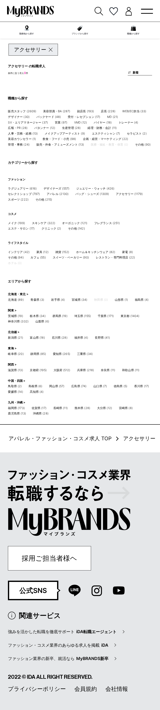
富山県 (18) (37, 337)
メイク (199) (16, 223)
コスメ (12, 214)
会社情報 (116, 688)
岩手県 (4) (58, 299)
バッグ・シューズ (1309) (92, 194)
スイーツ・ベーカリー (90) (71, 257)
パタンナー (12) (44, 128)
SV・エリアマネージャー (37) (28, 122)
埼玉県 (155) (82, 316)
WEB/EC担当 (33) (134, 111)
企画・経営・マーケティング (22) (105, 139)
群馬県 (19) (60, 316)
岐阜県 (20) (16, 354)
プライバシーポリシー (37, 688)
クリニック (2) (51, 228)
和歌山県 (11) (130, 370)
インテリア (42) (19, 252)
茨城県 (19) (15, 316)
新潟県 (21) (15, 337)
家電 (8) (127, 252)
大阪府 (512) (62, 370)
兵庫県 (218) (85, 370)
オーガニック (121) (74, 223)
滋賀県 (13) (15, 370)
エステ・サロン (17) (21, 228)
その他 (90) (143, 144)
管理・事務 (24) (19, 144)
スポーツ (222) (18, 199)
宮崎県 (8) (126, 408)
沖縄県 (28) (41, 413)
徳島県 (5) (120, 386)
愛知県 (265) (61, 354)
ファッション (16, 179)
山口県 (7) (100, 386)
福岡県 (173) (16, 408)
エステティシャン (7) (106, 133)
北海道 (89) (16, 299)
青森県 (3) (37, 299)
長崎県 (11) (60, 408)
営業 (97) (61, 122)
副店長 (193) (85, 111)
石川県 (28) (60, 337)
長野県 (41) (102, 337)
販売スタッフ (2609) (22, 111)
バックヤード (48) (48, 117)
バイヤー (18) (103, 122)
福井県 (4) (81, 337)
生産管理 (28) (71, 128)
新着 (136, 72)
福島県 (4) (142, 299)
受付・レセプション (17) (84, 117)
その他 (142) (76, 228)
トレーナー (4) (128, 122)
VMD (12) (80, 122)
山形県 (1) (121, 299)
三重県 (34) (85, 354)
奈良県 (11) (108, 370)
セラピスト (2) (136, 133)
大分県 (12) (104, 408)
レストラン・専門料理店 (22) (115, 257)
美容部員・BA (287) (56, 111)
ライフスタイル (18, 243)
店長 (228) (108, 111)
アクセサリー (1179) (129, 194)
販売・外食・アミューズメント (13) (60, 144)
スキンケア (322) (43, 223)
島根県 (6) (35, 386)
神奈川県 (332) (18, 321)
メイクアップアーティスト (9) (65, 133)
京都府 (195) (38, 370)
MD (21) (112, 117)
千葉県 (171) (106, 316)
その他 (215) (43, 199)
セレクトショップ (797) (24, 194)
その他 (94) (16, 257)
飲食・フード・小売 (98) (59, 139)
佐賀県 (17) (39, 408)
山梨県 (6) (42, 321)
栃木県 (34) (37, 316)
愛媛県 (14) (15, 391)
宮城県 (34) (79, 299)
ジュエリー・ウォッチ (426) (95, 188)
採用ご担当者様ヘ (49, 558)
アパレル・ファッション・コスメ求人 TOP (60, 438)
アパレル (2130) (58, 194)
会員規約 (85, 688)
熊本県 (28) (82, 408)
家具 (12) (42, 252)
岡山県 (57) (56, 386)
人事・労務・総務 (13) (23, 133)
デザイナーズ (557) (56, 188)
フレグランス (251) (107, 223)
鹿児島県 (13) (17, 413)
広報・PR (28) (18, 128)
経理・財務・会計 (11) (102, 128)
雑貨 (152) (62, 252)
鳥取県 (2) (15, 386)
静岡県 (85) (38, 354)
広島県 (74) (78, 386)
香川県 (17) (141, 386)
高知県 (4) (37, 391)
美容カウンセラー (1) (22, 139)
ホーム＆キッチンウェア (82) (95, 252)
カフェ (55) (38, 257)
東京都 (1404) (130, 316)
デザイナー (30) (19, 117)
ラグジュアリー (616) (22, 188)
